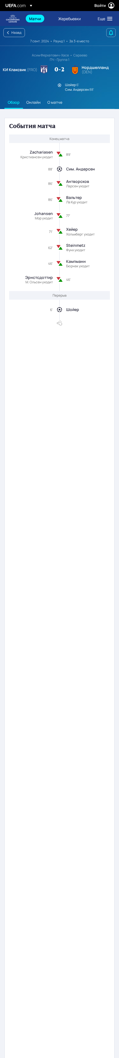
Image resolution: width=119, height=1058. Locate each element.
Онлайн (33, 102)
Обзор (14, 102)
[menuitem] (38, 18)
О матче (54, 102)
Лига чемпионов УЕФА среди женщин (12, 18)
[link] (35, 18)
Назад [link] (16, 32)
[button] (103, 18)
